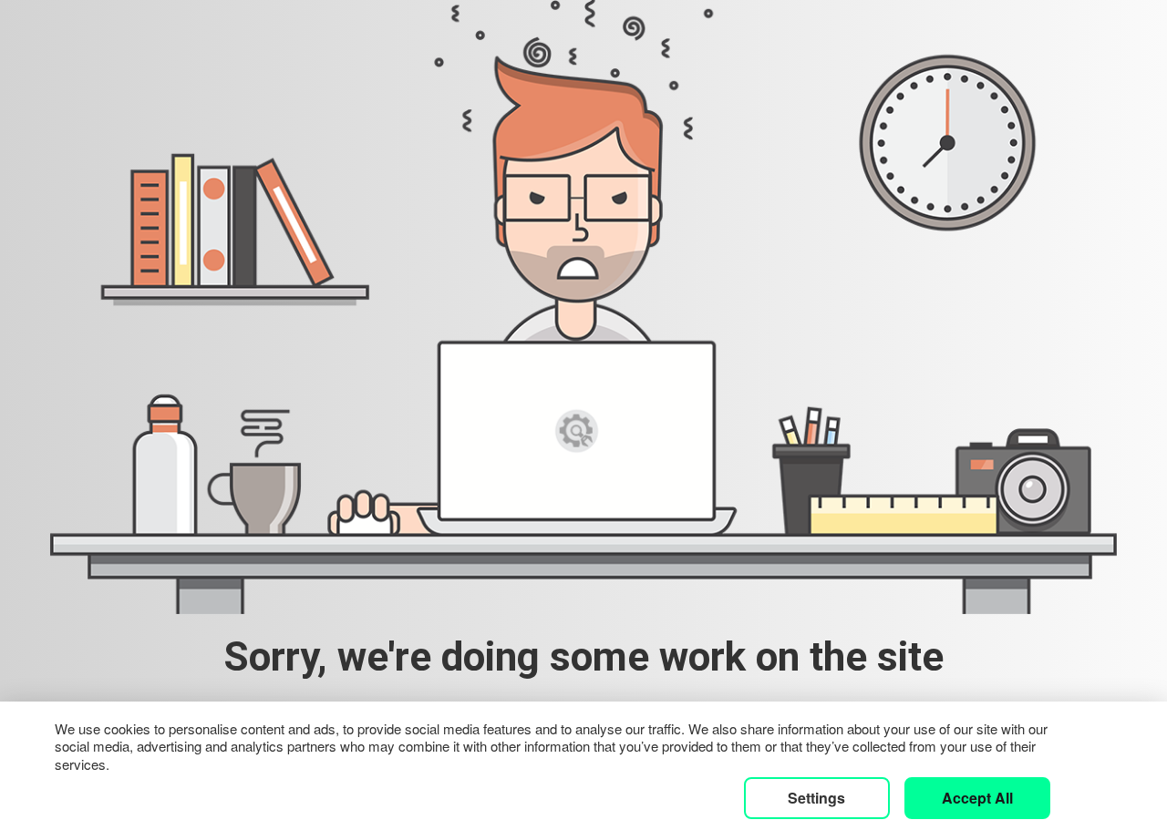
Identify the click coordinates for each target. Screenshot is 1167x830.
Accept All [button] (977, 797)
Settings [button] (816, 797)
